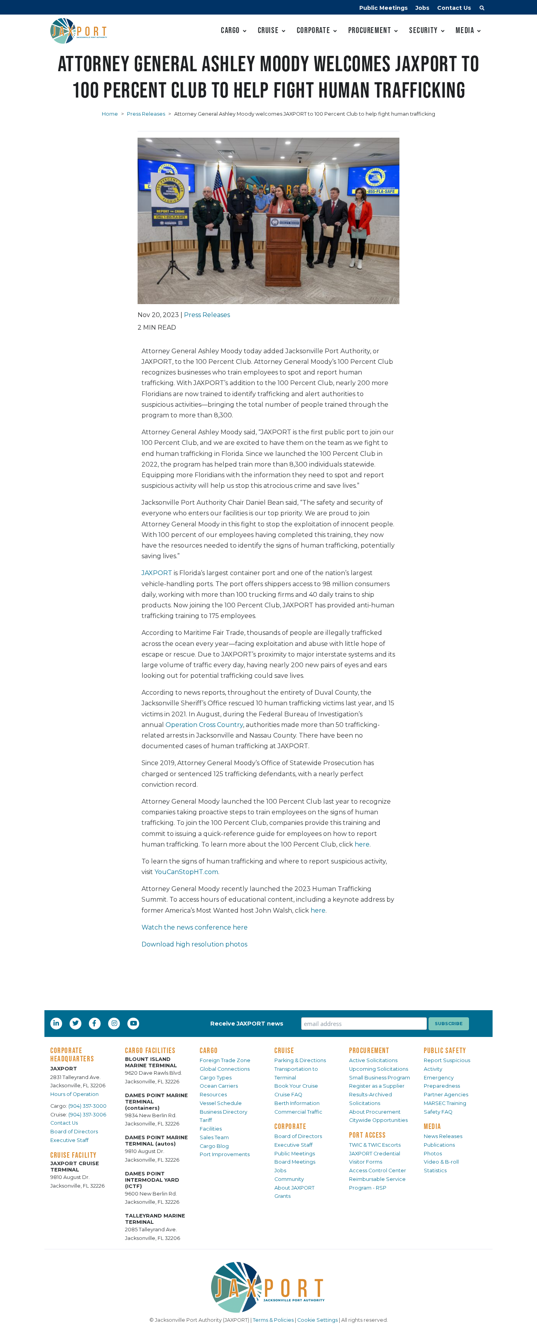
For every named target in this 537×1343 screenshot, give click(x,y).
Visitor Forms (365, 1162)
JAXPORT (157, 573)
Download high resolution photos (194, 944)
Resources (213, 1095)
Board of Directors (74, 1132)
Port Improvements (225, 1154)
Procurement (370, 30)
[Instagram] (115, 1023)
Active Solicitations (373, 1060)
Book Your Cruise (296, 1086)
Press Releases (146, 114)
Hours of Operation (74, 1094)
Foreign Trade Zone (225, 1060)
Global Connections (225, 1069)
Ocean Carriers (219, 1086)
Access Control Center (377, 1170)
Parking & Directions (300, 1060)
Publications (439, 1145)
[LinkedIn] (57, 1023)
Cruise (268, 30)
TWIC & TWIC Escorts (375, 1145)
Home (110, 114)
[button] (482, 9)
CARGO (209, 1050)
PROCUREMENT (369, 1050)
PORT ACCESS (367, 1135)
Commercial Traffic (298, 1112)
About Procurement (375, 1112)
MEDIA (432, 1126)
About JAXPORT (294, 1188)
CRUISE (284, 1050)
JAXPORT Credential (374, 1154)
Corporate (313, 30)
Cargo (230, 30)
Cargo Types (216, 1078)
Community (289, 1179)
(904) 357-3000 (87, 1106)
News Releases (443, 1136)
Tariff (206, 1120)
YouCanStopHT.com (186, 872)
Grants (282, 1196)
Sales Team (214, 1137)
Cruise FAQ (288, 1095)
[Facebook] (94, 1023)
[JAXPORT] (268, 1287)
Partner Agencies (446, 1095)
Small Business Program (379, 1078)
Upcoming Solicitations (378, 1069)
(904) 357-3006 (87, 1115)
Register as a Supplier (377, 1086)
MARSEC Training (445, 1103)
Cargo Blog (214, 1146)
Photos (433, 1154)
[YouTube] (134, 1023)
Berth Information (297, 1103)
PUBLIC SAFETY (445, 1050)
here (362, 844)
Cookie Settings (317, 1320)
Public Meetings (383, 7)
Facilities (211, 1129)
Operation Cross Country (204, 725)
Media (465, 30)
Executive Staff (69, 1140)
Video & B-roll (441, 1162)
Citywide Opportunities (378, 1120)
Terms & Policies (273, 1320)
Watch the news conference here (195, 927)
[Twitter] (76, 1023)
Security (423, 30)
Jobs (422, 7)
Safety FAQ (438, 1112)
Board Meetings (294, 1162)
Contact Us (454, 7)
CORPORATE (290, 1126)
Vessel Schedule (221, 1103)
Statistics (435, 1170)
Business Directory (223, 1112)
